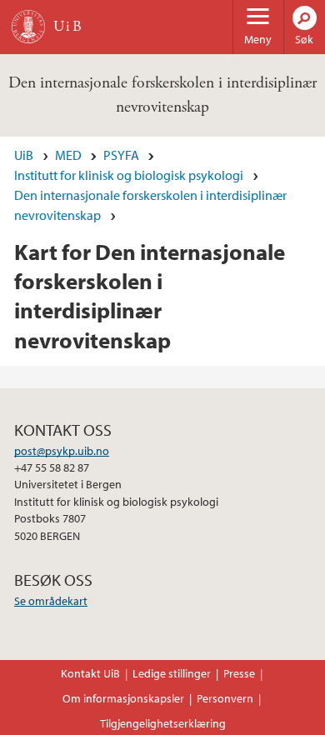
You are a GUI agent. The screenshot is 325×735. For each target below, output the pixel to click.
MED (68, 155)
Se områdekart (51, 600)
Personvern (225, 698)
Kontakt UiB (90, 673)
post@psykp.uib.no (61, 450)
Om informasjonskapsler (123, 698)
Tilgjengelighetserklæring (163, 723)
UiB (23, 155)
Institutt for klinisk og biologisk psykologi (128, 175)
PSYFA (121, 155)
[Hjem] (28, 26)
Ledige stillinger (171, 673)
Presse (239, 673)
